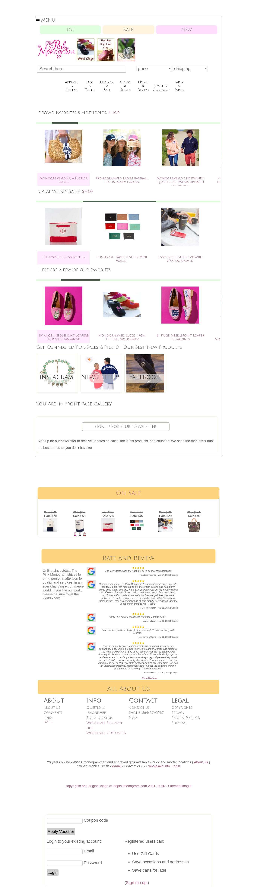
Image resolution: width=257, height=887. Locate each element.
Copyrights (181, 707)
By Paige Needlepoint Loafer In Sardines (180, 337)
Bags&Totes (89, 86)
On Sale (128, 493)
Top (70, 29)
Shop (114, 113)
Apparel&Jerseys (71, 86)
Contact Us (139, 707)
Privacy (178, 713)
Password (93, 862)
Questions (95, 707)
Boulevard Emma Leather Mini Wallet (122, 258)
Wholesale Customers (106, 733)
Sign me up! (137, 882)
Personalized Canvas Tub (63, 257)
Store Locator (99, 718)
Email (89, 851)
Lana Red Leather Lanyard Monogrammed (180, 258)
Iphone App (96, 713)
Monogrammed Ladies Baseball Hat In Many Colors (122, 180)
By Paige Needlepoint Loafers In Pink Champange (63, 337)
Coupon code (96, 820)
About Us (52, 707)
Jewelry (161, 87)
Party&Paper (179, 86)
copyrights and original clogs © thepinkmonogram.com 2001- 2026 (115, 786)
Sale (128, 29)
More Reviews (149, 678)
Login (48, 721)
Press (133, 718)
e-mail (116, 766)
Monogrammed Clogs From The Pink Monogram (121, 337)
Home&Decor (143, 86)
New (186, 29)
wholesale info (159, 766)
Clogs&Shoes (125, 86)
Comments (53, 713)
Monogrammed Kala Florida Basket (63, 180)
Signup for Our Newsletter (125, 426)
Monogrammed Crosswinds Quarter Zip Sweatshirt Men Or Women (180, 182)
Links (48, 718)
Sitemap (174, 786)
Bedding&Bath (107, 86)
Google (185, 786)
